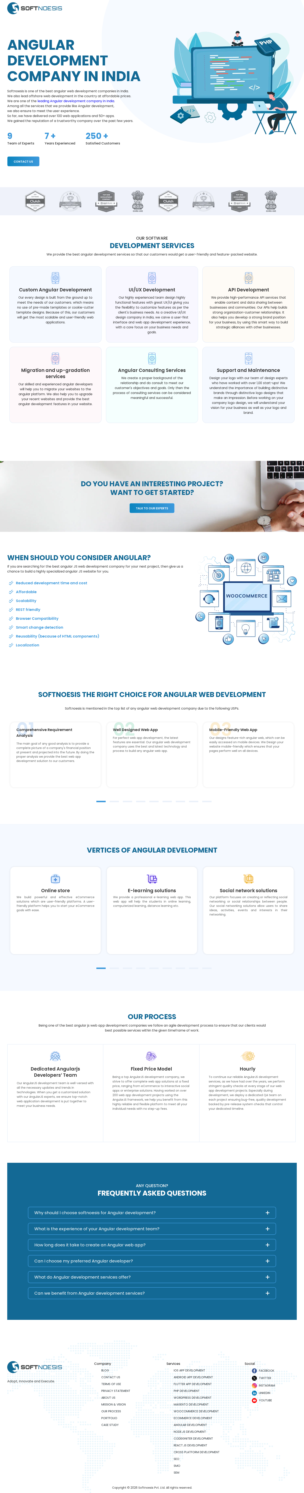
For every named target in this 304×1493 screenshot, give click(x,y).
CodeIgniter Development (193, 1438)
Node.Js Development (190, 1432)
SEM (176, 1473)
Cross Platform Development (197, 1452)
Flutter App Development (193, 1384)
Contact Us (23, 162)
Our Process (111, 1411)
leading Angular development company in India (75, 101)
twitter (265, 1378)
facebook (266, 1371)
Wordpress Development (193, 1398)
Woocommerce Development (196, 1411)
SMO (177, 1466)
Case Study (110, 1425)
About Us (108, 1398)
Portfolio (109, 1418)
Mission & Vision (113, 1404)
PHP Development (187, 1391)
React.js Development (190, 1445)
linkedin (264, 1393)
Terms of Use (111, 1384)
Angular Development (190, 1425)
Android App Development (193, 1377)
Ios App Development (189, 1370)
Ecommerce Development (193, 1418)
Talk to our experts (152, 508)
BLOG (105, 1370)
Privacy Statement (115, 1391)
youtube (265, 1400)
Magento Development (191, 1404)
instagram (267, 1385)
